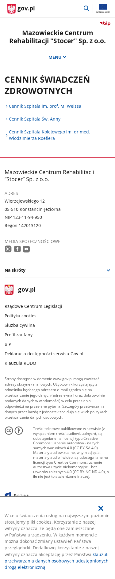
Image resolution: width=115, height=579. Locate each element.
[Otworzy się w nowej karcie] (8, 248)
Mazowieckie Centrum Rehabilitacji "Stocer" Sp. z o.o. (57, 36)
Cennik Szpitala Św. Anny (34, 119)
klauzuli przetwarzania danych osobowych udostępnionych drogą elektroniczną (57, 560)
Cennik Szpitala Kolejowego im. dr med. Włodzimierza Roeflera (49, 135)
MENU (55, 57)
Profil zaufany (19, 335)
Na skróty (15, 270)
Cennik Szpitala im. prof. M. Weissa (45, 106)
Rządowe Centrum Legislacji (33, 306)
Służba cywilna (20, 325)
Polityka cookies (20, 316)
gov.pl (26, 290)
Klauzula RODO (20, 363)
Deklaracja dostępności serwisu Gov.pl (44, 354)
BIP (8, 344)
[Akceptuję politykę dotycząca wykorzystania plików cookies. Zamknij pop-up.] (101, 508)
